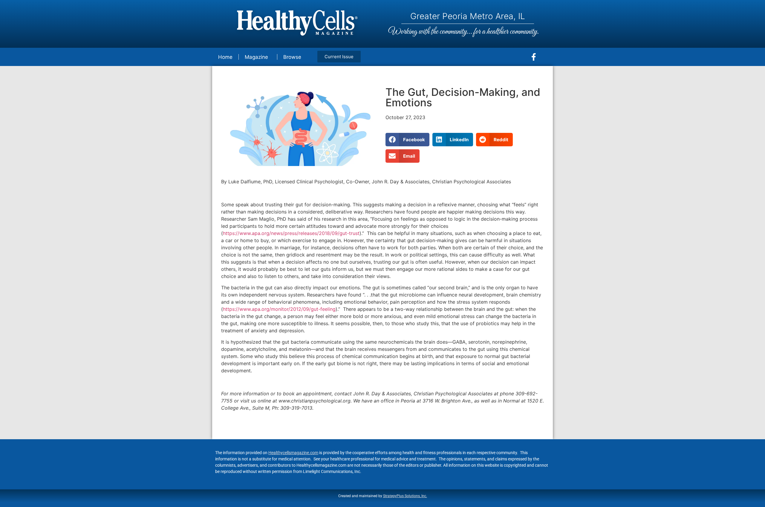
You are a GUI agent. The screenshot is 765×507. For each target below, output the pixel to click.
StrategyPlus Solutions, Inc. (405, 496)
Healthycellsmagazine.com (293, 452)
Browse (292, 57)
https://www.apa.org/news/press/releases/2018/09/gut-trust (291, 233)
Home (225, 57)
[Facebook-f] (533, 57)
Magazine (256, 57)
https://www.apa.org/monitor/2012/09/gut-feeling (279, 309)
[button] (407, 139)
